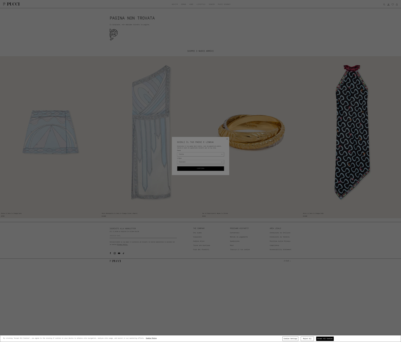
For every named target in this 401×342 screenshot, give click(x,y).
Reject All (307, 338)
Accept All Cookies (325, 338)
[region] (200, 338)
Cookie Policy (151, 338)
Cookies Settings (290, 338)
